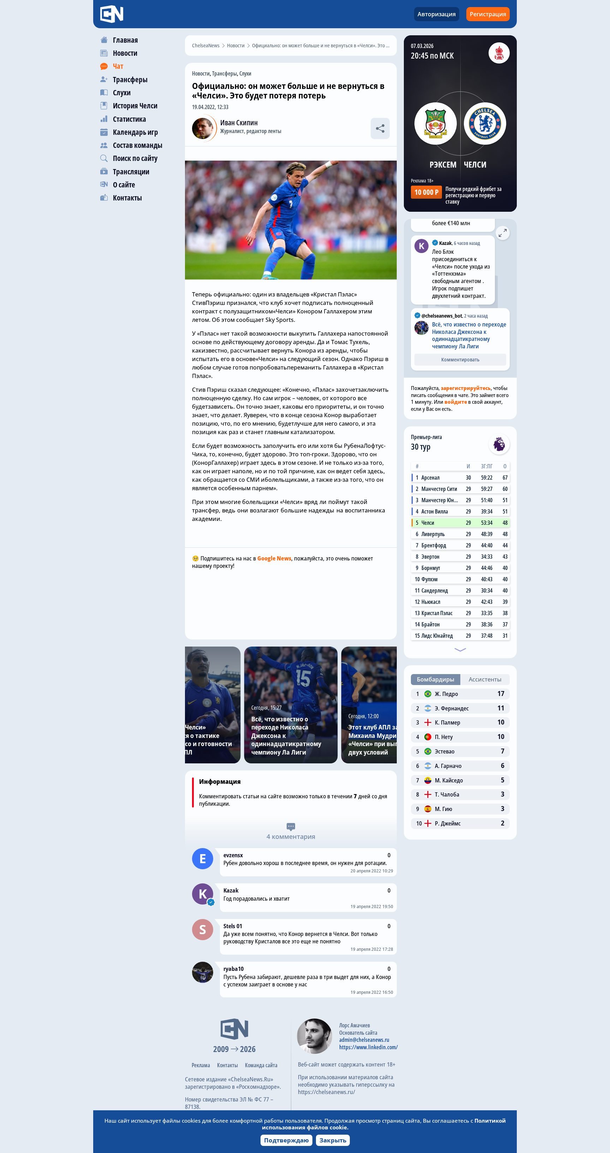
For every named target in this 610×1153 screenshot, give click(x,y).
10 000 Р (426, 192)
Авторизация (437, 14)
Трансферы (224, 73)
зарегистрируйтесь (466, 387)
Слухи (245, 73)
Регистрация (488, 14)
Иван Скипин (239, 122)
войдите (455, 401)
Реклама (201, 1065)
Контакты (227, 1065)
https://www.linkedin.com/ (368, 1047)
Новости (201, 73)
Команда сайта (261, 1065)
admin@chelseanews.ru (364, 1040)
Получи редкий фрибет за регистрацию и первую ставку (473, 195)
